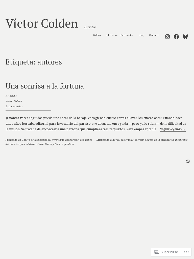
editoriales (127, 139)
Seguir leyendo (173, 129)
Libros (109, 35)
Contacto (154, 35)
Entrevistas (126, 35)
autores (114, 139)
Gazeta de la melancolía (36, 139)
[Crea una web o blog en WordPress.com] (188, 162)
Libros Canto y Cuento (49, 144)
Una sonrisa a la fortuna (45, 86)
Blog (141, 35)
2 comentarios (14, 106)
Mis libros (86, 139)
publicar (69, 144)
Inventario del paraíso (65, 139)
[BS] (185, 36)
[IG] (167, 36)
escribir (139, 139)
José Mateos (27, 144)
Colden (97, 35)
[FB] (176, 36)
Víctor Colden (42, 23)
